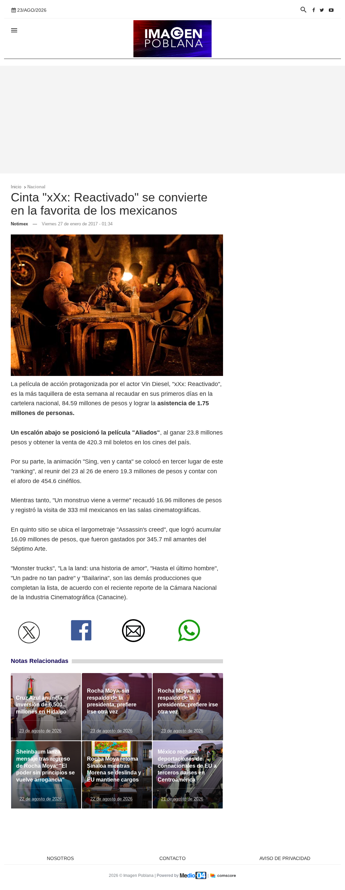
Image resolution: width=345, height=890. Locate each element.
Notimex (19, 223)
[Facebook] (313, 10)
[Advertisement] (172, 119)
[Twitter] (321, 10)
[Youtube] (331, 10)
